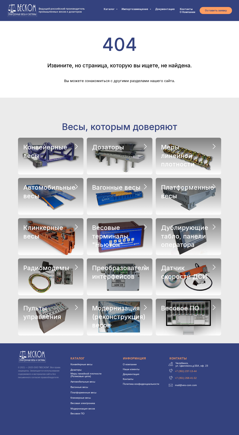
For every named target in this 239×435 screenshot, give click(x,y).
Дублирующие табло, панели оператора (184, 236)
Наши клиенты (131, 369)
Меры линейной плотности (178, 155)
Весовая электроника (83, 403)
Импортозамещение (135, 9)
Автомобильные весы (83, 381)
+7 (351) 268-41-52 (186, 378)
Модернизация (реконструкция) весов (118, 316)
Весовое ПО (180, 308)
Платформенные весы (83, 392)
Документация (165, 9)
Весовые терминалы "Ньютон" (110, 236)
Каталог (109, 9)
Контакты (186, 9)
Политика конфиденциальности (141, 384)
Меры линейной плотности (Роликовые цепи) (86, 375)
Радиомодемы (46, 268)
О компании (130, 364)
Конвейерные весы (81, 364)
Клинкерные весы (81, 397)
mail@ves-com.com (186, 385)
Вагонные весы (116, 187)
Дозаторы (108, 147)
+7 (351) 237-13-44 (186, 371)
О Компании (187, 11)
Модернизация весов (83, 408)
